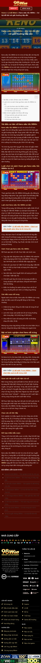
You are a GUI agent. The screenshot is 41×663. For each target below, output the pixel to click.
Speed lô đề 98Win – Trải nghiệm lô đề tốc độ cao (22, 474)
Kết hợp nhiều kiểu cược (14, 119)
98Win (6, 67)
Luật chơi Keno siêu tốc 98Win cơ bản (17, 106)
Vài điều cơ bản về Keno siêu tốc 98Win (16, 100)
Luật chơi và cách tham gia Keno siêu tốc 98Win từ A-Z (20, 103)
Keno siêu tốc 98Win (9, 127)
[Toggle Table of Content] (35, 97)
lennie (30, 39)
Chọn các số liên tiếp (13, 117)
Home (3, 13)
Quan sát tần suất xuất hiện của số (16, 115)
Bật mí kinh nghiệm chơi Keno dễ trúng (16, 113)
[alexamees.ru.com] (20, 3)
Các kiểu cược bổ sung (13, 110)
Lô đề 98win (12, 13)
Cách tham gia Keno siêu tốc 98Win (17, 108)
